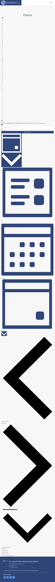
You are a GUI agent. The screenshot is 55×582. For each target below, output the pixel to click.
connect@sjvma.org (13, 567)
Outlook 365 (4, 550)
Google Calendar (5, 547)
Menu (51, 2)
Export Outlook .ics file (7, 555)
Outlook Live (4, 552)
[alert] (2, 68)
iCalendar (3, 548)
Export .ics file (5, 554)
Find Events (27, 132)
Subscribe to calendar (10, 509)
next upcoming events (39, 123)
